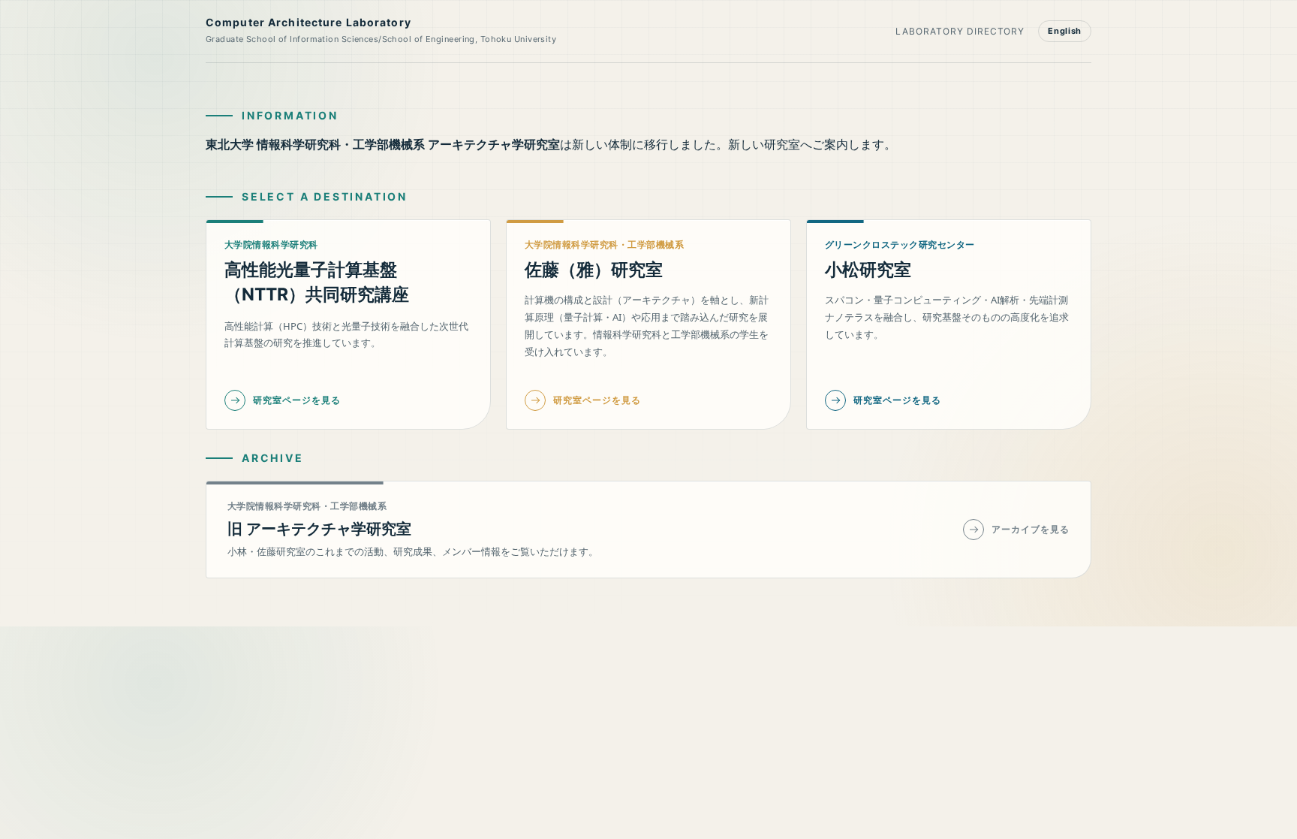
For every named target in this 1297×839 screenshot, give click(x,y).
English (1065, 31)
